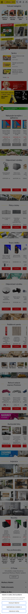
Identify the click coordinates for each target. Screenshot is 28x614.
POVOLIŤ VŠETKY (14, 603)
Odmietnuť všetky (14, 611)
